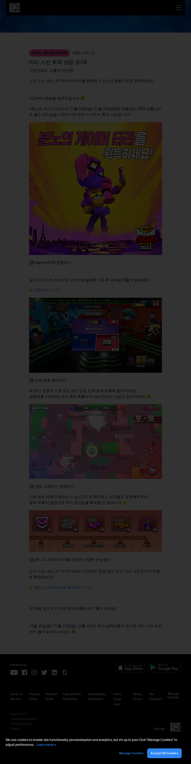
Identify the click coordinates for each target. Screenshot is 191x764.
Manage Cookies (131, 753)
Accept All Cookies (164, 753)
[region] (95, 748)
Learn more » (46, 745)
